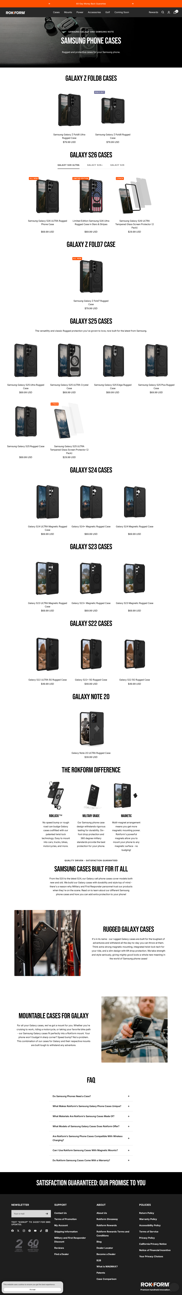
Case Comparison (106, 1279)
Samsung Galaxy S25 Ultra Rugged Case (25, 386)
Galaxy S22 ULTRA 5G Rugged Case (47, 679)
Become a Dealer (106, 1254)
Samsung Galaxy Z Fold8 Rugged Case (112, 136)
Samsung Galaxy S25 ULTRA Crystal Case (69, 386)
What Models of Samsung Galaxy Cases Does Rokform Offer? (86, 1126)
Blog (99, 1241)
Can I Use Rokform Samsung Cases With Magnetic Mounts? (85, 1150)
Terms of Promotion (65, 1219)
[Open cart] (174, 12)
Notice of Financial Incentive (155, 1250)
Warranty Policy (148, 1219)
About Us (102, 1213)
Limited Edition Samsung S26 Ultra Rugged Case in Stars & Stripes (91, 222)
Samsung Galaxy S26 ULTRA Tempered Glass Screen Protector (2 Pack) (134, 224)
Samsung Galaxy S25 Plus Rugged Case (156, 386)
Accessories (94, 12)
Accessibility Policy (150, 1225)
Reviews (59, 1247)
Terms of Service (148, 1231)
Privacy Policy (147, 1237)
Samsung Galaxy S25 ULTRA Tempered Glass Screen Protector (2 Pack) (69, 450)
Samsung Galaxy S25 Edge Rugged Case (113, 386)
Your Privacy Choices (151, 1256)
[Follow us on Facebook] (12, 1230)
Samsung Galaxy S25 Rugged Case (25, 446)
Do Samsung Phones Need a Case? (72, 1096)
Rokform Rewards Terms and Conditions (113, 1233)
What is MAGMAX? (107, 1266)
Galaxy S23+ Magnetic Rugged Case (91, 603)
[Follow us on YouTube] (35, 1230)
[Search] (163, 12)
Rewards (153, 12)
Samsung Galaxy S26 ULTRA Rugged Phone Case (47, 222)
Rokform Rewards (107, 1225)
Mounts (68, 12)
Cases (56, 12)
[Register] (47, 1214)
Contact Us (60, 1213)
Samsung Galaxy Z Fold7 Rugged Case (91, 302)
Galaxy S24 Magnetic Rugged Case (134, 526)
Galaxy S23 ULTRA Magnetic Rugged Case (47, 605)
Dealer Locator (105, 1247)
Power (79, 12)
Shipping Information (66, 1231)
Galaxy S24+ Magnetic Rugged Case (91, 526)
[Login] (168, 12)
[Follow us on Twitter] (18, 1230)
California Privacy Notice (153, 1243)
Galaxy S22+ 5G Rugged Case (91, 679)
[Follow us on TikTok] (41, 1230)
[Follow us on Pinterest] (29, 1230)
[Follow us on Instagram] (24, 1230)
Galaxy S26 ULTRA (68, 165)
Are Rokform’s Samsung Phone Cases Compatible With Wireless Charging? (88, 1138)
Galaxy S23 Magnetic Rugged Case (134, 603)
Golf (107, 12)
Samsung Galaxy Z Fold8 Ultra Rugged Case (69, 136)
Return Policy (146, 1213)
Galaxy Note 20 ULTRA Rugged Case (91, 753)
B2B (99, 1260)
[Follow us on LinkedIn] (47, 1230)
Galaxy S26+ (95, 165)
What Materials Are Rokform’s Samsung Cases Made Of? (83, 1116)
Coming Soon (121, 12)
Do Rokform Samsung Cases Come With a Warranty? (81, 1160)
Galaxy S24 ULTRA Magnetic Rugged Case (47, 528)
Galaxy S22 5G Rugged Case (134, 679)
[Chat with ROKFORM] (174, 1287)
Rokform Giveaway (107, 1219)
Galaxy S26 (117, 165)
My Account (61, 1225)
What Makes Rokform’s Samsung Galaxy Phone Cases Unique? (87, 1106)
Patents (101, 1272)
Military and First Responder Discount (70, 1239)
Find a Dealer (61, 1254)
